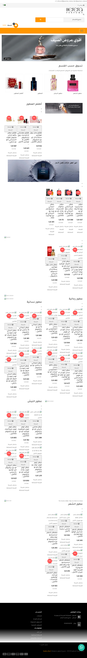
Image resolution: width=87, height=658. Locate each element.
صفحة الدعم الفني (36, 641)
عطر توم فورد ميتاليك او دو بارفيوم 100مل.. (11, 430)
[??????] (43, 237)
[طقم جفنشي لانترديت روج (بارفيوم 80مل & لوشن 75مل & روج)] (23, 119)
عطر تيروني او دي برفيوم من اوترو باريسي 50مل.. (11, 469)
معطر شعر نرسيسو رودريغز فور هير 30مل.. (64, 563)
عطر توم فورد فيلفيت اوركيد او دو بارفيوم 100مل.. (23, 431)
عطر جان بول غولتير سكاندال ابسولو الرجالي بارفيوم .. (51, 270)
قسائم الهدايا (37, 619)
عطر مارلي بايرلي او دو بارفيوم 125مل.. (37, 430)
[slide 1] (43, 48)
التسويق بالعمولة (36, 622)
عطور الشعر (77, 93)
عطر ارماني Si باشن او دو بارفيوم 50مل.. (23, 331)
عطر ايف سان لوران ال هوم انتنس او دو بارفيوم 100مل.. (71, 333)
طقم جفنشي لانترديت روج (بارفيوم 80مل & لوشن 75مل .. (23, 138)
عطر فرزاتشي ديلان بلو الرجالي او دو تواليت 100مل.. (69, 210)
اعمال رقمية (47, 651)
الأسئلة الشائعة (36, 635)
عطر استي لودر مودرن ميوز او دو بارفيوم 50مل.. (24, 370)
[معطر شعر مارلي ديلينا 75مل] (64, 516)
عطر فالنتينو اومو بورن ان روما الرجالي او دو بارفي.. (77, 271)
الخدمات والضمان (36, 638)
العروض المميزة (36, 625)
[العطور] (34, 83)
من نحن (39, 632)
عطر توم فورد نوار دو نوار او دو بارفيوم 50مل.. (37, 467)
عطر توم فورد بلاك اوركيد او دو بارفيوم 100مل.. (24, 472)
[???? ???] (23, 501)
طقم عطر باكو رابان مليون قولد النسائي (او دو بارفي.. (11, 137)
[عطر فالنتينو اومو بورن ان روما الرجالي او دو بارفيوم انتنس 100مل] (76, 253)
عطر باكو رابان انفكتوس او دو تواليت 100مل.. (58, 329)
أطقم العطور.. (18, 93)
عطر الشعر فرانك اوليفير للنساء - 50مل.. (52, 577)
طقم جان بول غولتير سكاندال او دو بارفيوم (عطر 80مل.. (36, 137)
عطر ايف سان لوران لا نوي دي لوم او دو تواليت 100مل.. (70, 374)
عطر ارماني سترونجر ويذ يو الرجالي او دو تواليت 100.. (50, 211)
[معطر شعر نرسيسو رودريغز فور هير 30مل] (64, 548)
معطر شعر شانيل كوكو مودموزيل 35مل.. (77, 533)
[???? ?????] (64, 401)
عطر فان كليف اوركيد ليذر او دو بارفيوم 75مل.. (64, 266)
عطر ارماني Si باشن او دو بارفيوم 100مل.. (36, 366)
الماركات (39, 616)
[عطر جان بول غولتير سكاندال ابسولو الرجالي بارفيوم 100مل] (51, 251)
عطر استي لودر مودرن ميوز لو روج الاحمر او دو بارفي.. (11, 378)
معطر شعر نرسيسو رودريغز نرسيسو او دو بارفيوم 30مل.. (52, 538)
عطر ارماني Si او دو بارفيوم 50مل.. (37, 328)
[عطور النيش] (53, 83)
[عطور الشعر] (73, 83)
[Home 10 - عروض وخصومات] (64, 108)
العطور (40, 93)
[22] (43, 171)
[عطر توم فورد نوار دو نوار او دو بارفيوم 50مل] (36, 451)
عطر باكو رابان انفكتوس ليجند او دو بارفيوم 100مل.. (59, 370)
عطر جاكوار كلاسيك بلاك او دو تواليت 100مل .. (59, 210)
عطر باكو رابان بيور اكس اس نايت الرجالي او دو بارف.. (45, 377)
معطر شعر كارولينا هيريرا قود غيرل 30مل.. (77, 568)
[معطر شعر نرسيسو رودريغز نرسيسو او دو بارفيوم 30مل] (51, 519)
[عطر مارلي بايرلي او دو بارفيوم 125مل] (36, 415)
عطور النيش (58, 93)
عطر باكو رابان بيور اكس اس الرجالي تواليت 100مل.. (46, 333)
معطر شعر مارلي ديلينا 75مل (64, 529)
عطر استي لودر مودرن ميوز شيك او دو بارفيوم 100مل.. (11, 335)
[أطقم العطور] (14, 83)
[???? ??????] (23, 296)
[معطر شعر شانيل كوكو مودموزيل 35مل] (76, 518)
